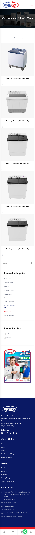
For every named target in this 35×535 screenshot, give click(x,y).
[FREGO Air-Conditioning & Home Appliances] (10, 4)
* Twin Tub (7, 312)
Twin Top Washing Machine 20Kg (17, 249)
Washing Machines (10, 305)
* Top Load (7, 308)
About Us (4, 471)
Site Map (4, 468)
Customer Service (6, 457)
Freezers (6, 286)
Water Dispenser (9, 315)
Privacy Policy (5, 478)
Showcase (7, 298)
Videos (3, 450)
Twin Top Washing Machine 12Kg (17, 164)
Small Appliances (9, 302)
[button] (19, 61)
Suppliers (4, 474)
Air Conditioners (9, 279)
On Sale (8, 338)
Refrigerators (8, 294)
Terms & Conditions (7, 481)
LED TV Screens (9, 290)
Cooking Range (8, 282)
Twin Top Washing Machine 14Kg (17, 78)
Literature (4, 444)
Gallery (3, 447)
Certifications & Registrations (10, 454)
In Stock (9, 334)
